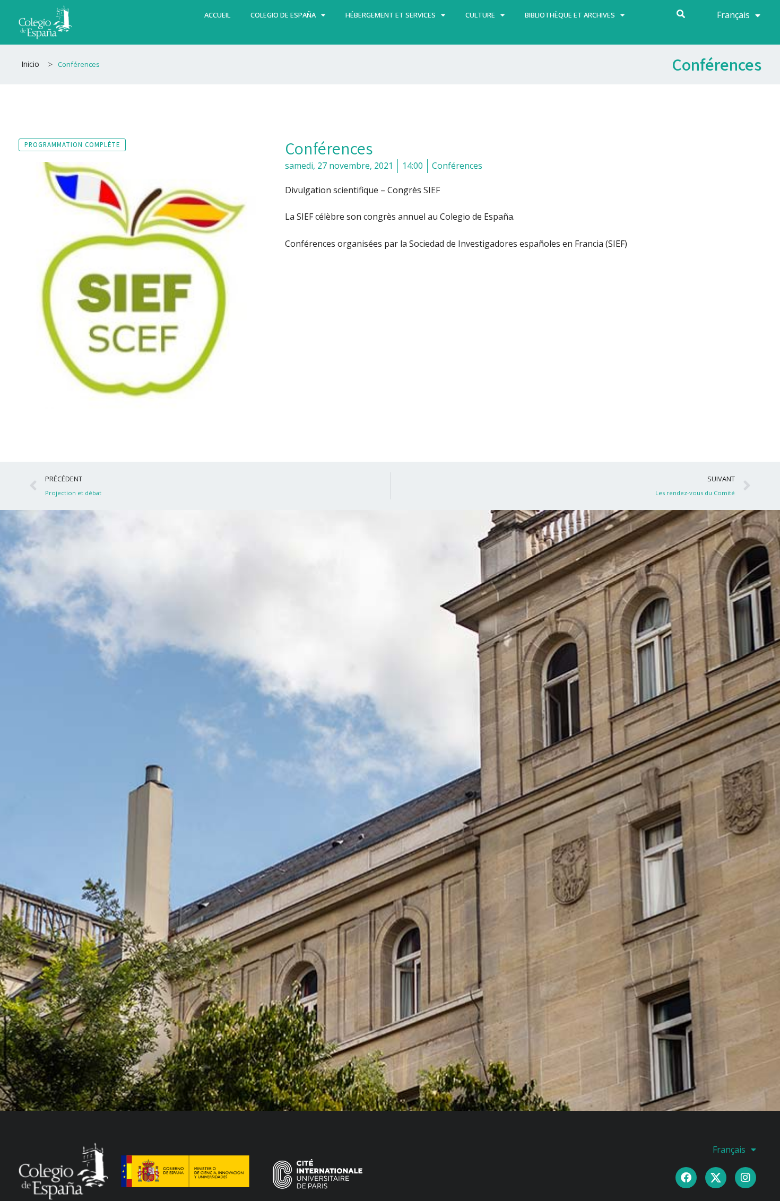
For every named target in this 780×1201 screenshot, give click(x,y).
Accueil (217, 15)
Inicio (30, 64)
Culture (480, 15)
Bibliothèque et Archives (570, 15)
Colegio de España (283, 15)
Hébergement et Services (390, 15)
